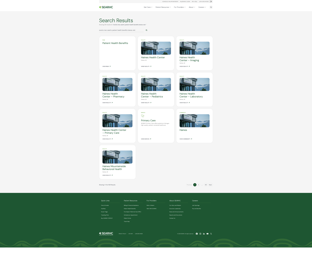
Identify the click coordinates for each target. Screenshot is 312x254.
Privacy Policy (122, 233)
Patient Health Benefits (130, 208)
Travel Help (127, 221)
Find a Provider (105, 205)
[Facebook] (197, 234)
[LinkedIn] (204, 234)
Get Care (147, 7)
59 (206, 185)
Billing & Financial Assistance (131, 205)
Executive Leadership (175, 208)
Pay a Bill (194, 1)
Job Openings (195, 205)
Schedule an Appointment (170, 1)
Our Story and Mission (175, 205)
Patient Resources (162, 7)
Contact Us (172, 218)
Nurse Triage (104, 212)
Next (210, 185)
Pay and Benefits (196, 208)
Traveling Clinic (105, 215)
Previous (189, 185)
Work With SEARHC (151, 208)
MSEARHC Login (185, 1)
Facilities (103, 208)
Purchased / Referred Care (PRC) (132, 212)
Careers (201, 7)
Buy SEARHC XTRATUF (107, 218)
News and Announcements (176, 212)
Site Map (131, 233)
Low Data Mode (139, 233)
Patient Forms (127, 218)
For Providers (179, 7)
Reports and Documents (175, 215)
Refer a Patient (150, 205)
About (191, 7)
